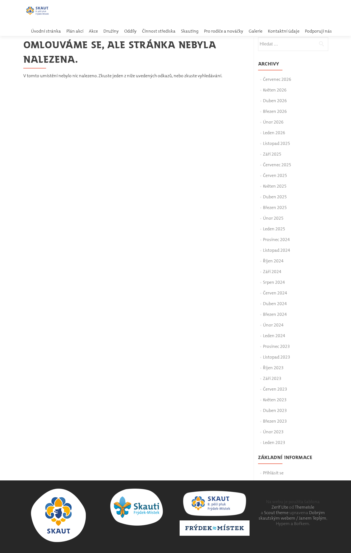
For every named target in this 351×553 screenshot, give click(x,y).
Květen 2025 (275, 186)
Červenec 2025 (277, 165)
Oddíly (130, 31)
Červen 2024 (275, 293)
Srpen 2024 (274, 282)
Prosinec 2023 (276, 346)
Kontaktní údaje (283, 31)
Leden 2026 (274, 133)
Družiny (111, 31)
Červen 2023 (275, 389)
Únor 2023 (273, 432)
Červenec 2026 (277, 79)
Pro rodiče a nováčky (223, 31)
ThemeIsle (304, 507)
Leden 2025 (274, 229)
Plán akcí (74, 31)
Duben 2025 (275, 197)
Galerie (255, 31)
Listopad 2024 (276, 250)
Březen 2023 (275, 421)
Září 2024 (272, 271)
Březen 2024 (275, 314)
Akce (93, 31)
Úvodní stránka (46, 31)
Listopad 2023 (276, 357)
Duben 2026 (275, 101)
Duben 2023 (275, 410)
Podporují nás (318, 31)
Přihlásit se (273, 473)
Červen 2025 (275, 175)
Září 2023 (272, 378)
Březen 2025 (275, 207)
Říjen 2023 (273, 368)
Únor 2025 (273, 218)
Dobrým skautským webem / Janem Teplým (292, 515)
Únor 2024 (273, 325)
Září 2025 (272, 154)
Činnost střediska (159, 31)
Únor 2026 (273, 122)
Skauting (190, 31)
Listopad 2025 (276, 143)
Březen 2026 (275, 111)
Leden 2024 (274, 336)
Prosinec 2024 (276, 239)
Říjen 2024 (273, 261)
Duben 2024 (275, 303)
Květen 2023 (275, 400)
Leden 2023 (274, 442)
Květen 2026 (275, 90)
